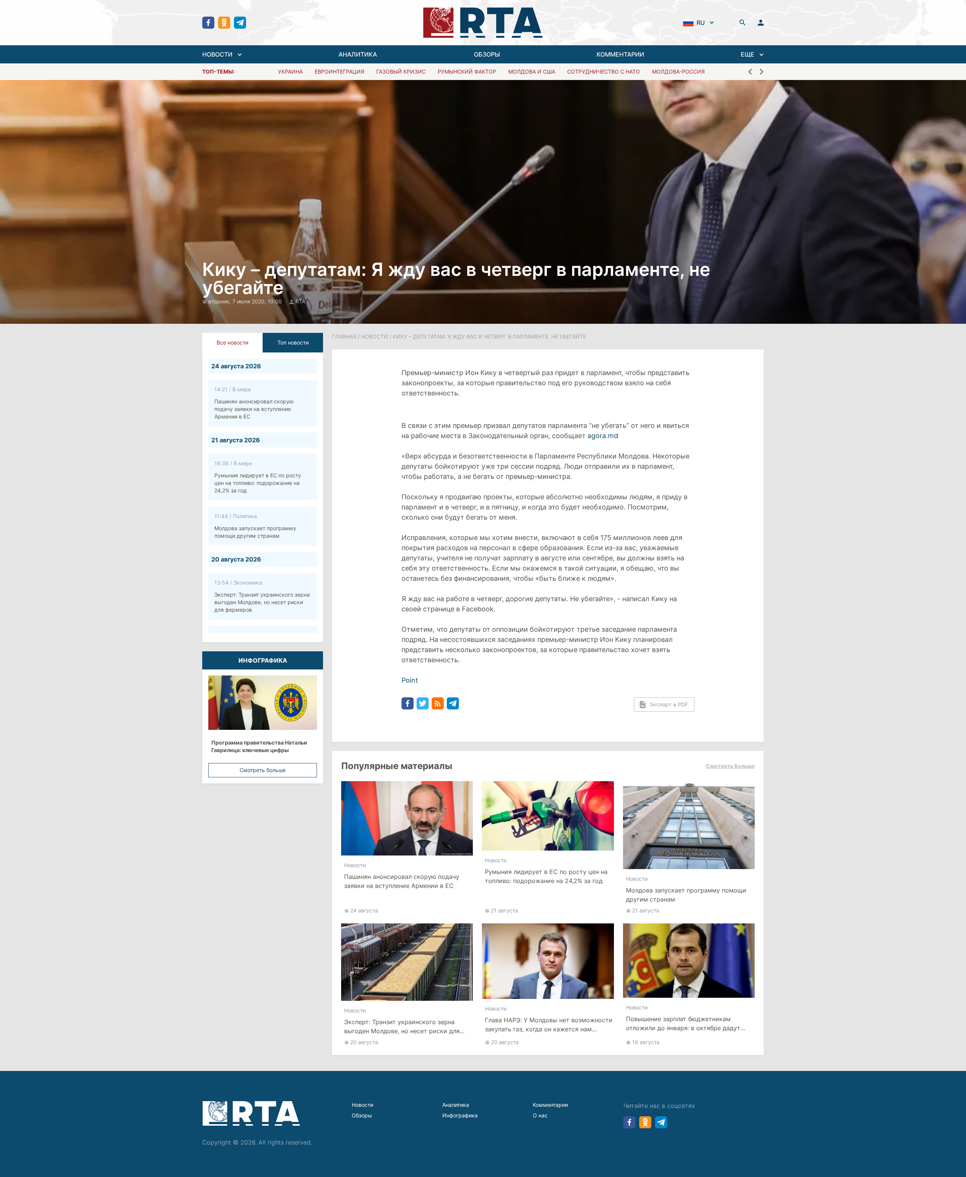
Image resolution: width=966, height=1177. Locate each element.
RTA (300, 301)
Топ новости (293, 342)
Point (409, 680)
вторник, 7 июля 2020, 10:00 (245, 301)
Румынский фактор (467, 71)
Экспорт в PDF (668, 704)
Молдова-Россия (678, 71)
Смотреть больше (263, 770)
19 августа (646, 1042)
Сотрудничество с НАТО (603, 71)
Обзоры (362, 1115)
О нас (540, 1115)
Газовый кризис (401, 71)
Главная (344, 336)
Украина (290, 71)
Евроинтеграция (339, 71)
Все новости (232, 342)
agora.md (605, 436)
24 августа (364, 910)
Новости (374, 336)
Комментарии (550, 1105)
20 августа (364, 1042)
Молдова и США (531, 71)
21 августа (504, 910)
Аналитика (455, 1105)
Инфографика (460, 1115)
